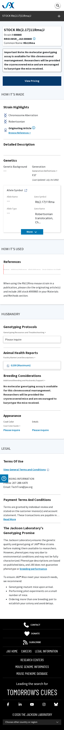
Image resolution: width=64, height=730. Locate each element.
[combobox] (32, 722)
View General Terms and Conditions (24, 469)
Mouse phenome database (32, 673)
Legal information (46, 651)
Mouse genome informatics (32, 667)
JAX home (12, 651)
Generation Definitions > (44, 170)
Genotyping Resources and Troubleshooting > (24, 332)
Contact (35, 625)
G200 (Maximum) (21, 365)
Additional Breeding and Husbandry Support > (24, 380)
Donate (35, 633)
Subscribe (35, 642)
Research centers (32, 660)
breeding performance (33, 568)
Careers (26, 651)
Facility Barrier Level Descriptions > (19, 357)
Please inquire (11, 430)
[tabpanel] (32, 276)
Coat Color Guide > (11, 426)
